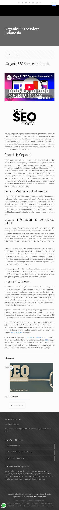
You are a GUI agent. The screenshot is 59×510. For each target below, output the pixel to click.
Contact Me (41, 506)
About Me (50, 506)
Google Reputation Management (32, 501)
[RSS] (40, 3)
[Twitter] (26, 3)
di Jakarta (21, 474)
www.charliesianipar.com (37, 497)
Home (15, 501)
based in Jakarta (16, 333)
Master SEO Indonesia (29, 10)
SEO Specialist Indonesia (15, 458)
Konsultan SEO (29, 506)
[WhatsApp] (18, 3)
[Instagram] (36, 3)
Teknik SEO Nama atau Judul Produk (19, 452)
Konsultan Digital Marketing (42, 503)
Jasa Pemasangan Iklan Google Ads (17, 503)
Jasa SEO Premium (11, 397)
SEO (46, 340)
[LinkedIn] (33, 3)
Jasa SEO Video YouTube (13, 506)
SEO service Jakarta (34, 337)
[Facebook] (22, 3)
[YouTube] (29, 3)
